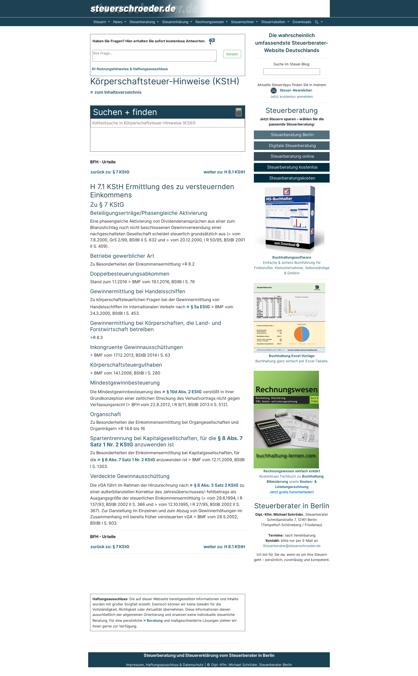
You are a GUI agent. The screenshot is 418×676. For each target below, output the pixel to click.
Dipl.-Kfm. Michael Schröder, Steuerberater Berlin (251, 664)
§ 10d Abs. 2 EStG (184, 391)
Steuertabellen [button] (273, 22)
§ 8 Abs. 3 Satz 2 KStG (216, 485)
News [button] (118, 22)
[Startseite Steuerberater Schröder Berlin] (152, 8)
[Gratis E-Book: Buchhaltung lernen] (286, 419)
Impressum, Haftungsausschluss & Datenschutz (165, 664)
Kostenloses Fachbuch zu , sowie (291, 481)
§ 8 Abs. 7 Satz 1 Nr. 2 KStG (128, 459)
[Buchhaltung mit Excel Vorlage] (289, 317)
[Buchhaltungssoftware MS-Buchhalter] (289, 218)
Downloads (302, 22)
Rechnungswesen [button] (210, 22)
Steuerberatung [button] (143, 22)
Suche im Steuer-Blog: (292, 64)
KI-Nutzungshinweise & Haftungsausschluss (130, 69)
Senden (232, 54)
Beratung (155, 620)
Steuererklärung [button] (175, 22)
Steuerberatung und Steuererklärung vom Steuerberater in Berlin (209, 655)
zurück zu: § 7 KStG (110, 172)
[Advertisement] (167, 140)
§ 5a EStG (200, 306)
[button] (318, 21)
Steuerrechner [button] (243, 22)
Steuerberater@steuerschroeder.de (291, 546)
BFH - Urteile (103, 161)
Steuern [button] (100, 22)
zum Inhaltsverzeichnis (118, 92)
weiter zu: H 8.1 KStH (224, 172)
